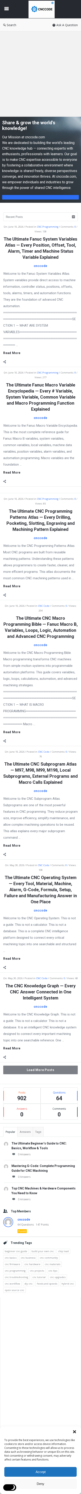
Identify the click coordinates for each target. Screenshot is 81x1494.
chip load (63, 1251)
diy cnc (28, 1283)
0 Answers (24, 1154)
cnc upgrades (57, 1277)
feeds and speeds (47, 1283)
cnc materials (52, 1264)
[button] (74, 1432)
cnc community (49, 1257)
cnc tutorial (39, 1277)
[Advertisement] (40, 74)
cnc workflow (12, 1283)
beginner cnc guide (16, 1251)
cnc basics (10, 1257)
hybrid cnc (68, 1283)
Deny (40, 1484)
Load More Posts (40, 1070)
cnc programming (15, 1270)
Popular (10, 1131)
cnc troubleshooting (16, 1277)
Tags (38, 1131)
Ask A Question (67, 25)
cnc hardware (32, 1264)
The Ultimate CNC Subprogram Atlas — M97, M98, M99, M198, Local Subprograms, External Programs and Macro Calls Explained (40, 773)
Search (11, 25)
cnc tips (52, 1270)
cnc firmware (12, 1264)
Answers (25, 1131)
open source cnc (14, 1290)
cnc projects (37, 1270)
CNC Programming (47, 226)
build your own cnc (43, 1251)
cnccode (41, 266)
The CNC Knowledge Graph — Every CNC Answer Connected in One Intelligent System (40, 992)
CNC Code (43, 605)
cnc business (28, 1257)
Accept (41, 1472)
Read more (12, 353)
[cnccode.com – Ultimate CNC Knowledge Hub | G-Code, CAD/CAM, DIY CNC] (43, 9)
